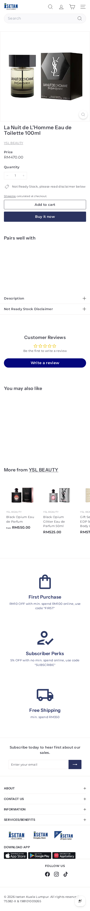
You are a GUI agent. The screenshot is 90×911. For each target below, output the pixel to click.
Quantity (12, 167)
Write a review (45, 363)
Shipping (10, 196)
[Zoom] (83, 114)
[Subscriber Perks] (45, 638)
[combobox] (45, 18)
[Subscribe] (75, 764)
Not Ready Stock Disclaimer (28, 309)
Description (14, 298)
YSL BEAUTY (13, 143)
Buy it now (45, 216)
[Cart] (72, 7)
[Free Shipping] (45, 695)
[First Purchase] (45, 582)
